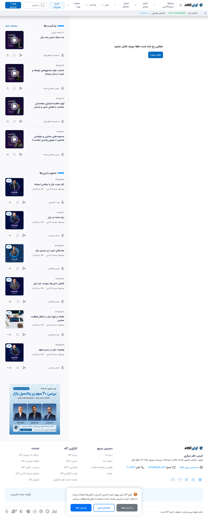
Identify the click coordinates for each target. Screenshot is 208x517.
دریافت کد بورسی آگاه (29, 455)
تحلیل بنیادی (145, 5)
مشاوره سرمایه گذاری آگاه (27, 473)
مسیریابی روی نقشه (189, 467)
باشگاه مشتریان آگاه (30, 461)
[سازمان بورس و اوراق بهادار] (14, 512)
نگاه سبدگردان (38, 189)
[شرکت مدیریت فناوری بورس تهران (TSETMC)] (47, 512)
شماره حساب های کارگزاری (65, 479)
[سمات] (22, 512)
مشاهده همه (11, 26)
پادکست (92, 5)
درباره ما (108, 455)
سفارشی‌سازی (104, 508)
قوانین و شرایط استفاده (101, 467)
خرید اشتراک (56, 5)
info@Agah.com (157, 467)
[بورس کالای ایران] (35, 512)
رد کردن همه (127, 508)
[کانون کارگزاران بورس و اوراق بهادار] (28, 512)
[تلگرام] (179, 479)
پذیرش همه (81, 508)
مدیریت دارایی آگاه (30, 467)
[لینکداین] (186, 479)
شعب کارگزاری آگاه (68, 473)
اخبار (107, 5)
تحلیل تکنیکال (126, 5)
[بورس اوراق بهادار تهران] (6, 512)
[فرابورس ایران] (41, 512)
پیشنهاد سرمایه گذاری (55, 189)
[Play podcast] (14, 40)
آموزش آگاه (34, 479)
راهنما (109, 473)
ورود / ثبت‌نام (13, 5)
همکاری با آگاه (70, 467)
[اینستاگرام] (193, 479)
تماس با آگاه (71, 461)
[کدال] (54, 512)
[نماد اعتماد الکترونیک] (20, 494)
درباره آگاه (72, 455)
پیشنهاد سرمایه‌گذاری (168, 5)
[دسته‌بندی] (180, 5)
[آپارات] (200, 479)
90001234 (130, 467)
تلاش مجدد (155, 55)
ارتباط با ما (107, 461)
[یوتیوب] (173, 479)
